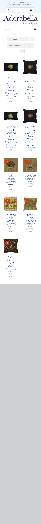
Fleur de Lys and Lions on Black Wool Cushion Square (30, 136)
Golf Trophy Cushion (11, 178)
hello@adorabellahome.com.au (20, 4)
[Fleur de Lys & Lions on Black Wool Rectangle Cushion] (10, 110)
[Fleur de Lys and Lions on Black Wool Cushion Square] (30, 110)
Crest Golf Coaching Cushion (30, 219)
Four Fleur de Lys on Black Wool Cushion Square (30, 87)
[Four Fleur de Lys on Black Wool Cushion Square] (30, 61)
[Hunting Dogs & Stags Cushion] (10, 198)
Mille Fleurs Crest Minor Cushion (11, 262)
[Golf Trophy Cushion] (10, 158)
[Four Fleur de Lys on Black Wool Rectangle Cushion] (10, 61)
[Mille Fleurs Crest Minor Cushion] (10, 240)
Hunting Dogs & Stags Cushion (11, 219)
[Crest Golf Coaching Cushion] (30, 198)
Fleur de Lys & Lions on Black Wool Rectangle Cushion (11, 136)
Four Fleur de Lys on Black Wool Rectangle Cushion (11, 87)
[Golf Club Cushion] (30, 158)
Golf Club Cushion (30, 177)
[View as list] (22, 51)
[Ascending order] (32, 39)
